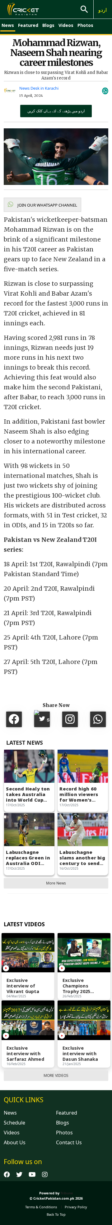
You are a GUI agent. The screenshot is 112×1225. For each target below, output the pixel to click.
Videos (65, 25)
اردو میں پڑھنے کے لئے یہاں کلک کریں (56, 111)
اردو (102, 9)
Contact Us (69, 1142)
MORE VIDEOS (56, 1075)
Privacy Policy (76, 1207)
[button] (42, 205)
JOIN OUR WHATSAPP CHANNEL (46, 205)
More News (56, 883)
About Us (15, 1142)
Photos (85, 25)
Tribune (66, 1193)
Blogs (48, 25)
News (8, 25)
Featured (28, 25)
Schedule (14, 1122)
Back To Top (56, 1214)
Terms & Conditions (41, 1207)
